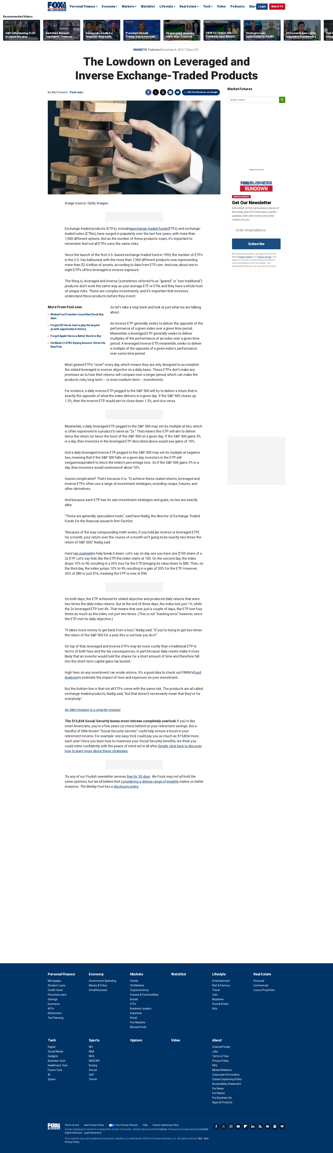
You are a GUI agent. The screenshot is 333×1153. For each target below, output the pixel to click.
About (217, 1040)
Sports (94, 1040)
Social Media (55, 1051)
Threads (163, 92)
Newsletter (267, 1126)
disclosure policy (126, 786)
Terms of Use (264, 257)
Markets (128, 6)
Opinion (136, 1040)
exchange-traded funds (150, 229)
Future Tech (55, 1070)
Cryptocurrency (139, 990)
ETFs (133, 1003)
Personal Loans (57, 994)
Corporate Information (226, 1074)
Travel (216, 990)
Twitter (156, 92)
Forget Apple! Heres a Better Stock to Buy (75, 336)
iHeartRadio (282, 1126)
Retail (133, 1017)
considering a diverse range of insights (150, 781)
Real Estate (188, 6)
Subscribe (256, 244)
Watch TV (277, 6)
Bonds (134, 999)
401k (51, 1008)
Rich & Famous (221, 985)
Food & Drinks (220, 1003)
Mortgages (54, 980)
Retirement (55, 1013)
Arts (214, 1008)
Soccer (93, 1070)
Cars (215, 994)
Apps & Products (222, 1102)
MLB (91, 1056)
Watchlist (148, 6)
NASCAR (94, 1060)
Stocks (134, 980)
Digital (51, 1046)
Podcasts (237, 6)
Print (170, 92)
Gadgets (53, 1056)
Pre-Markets (137, 1022)
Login (262, 6)
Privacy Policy (245, 257)
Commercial (260, 985)
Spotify (275, 1126)
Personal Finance (82, 6)
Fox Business (57, 6)
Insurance (54, 1003)
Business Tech (56, 1060)
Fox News (218, 1088)
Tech (206, 6)
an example (83, 553)
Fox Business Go (222, 1097)
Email (178, 92)
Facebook (148, 92)
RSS (260, 1126)
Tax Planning (55, 1017)
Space (52, 1079)
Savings (52, 999)
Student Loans (57, 985)
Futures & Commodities (144, 994)
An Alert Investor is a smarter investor (92, 710)
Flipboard (245, 1126)
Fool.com (76, 92)
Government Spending (102, 980)
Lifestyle (166, 6)
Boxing (93, 1065)
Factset (163, 1129)
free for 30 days (138, 776)
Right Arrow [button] (326, 30)
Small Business (98, 990)
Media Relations (222, 1070)
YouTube (238, 1126)
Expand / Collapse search (252, 7)
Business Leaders (140, 1008)
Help (145, 1125)
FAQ (214, 1065)
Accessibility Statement (226, 1083)
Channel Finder (221, 1046)
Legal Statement (92, 1132)
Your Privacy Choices (126, 1125)
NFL (91, 1046)
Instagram (231, 1126)
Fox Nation (218, 1093)
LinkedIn (253, 1126)
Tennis (93, 1079)
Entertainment (221, 980)
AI (49, 1074)
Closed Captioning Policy (227, 1079)
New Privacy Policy (94, 1125)
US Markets (137, 985)
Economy (108, 6)
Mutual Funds (138, 1027)
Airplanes (218, 999)
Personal (258, 980)
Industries (136, 1013)
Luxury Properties (264, 990)
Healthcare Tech (58, 1065)
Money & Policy (98, 985)
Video (221, 6)
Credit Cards (55, 990)
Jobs (215, 1051)
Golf (91, 1074)
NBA (91, 1051)
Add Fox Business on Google (202, 92)
